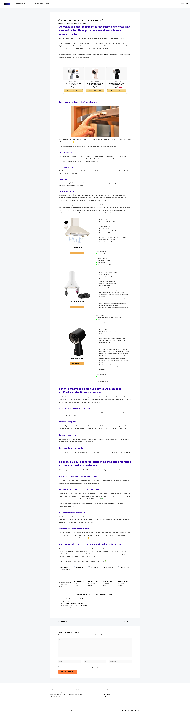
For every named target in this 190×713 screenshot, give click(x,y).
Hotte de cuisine (20, 4)
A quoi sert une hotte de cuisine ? (71, 607)
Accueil (106, 689)
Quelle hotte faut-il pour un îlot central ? (73, 598)
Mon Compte (107, 694)
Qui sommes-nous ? (109, 692)
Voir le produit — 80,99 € (95, 90)
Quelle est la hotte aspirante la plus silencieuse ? (75, 605)
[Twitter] (129, 710)
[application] (25, 4)
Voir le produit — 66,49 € (116, 90)
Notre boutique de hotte (42, 4)
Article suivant (129, 621)
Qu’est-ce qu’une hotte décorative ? (72, 601)
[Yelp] (138, 710)
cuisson (109, 532)
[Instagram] (132, 710)
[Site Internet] (120, 661)
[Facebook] (122, 710)
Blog (29, 4)
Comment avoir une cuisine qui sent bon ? (73, 603)
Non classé (74, 23)
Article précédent (62, 621)
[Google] (135, 710)
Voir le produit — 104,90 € (73, 90)
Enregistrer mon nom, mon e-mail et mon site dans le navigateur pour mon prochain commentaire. (84, 667)
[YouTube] (125, 710)
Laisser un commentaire (64, 23)
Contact (106, 696)
